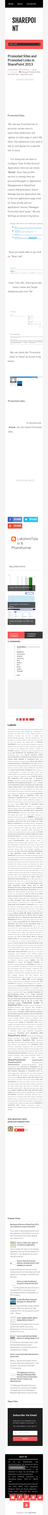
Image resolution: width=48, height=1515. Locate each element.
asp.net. (10, 757)
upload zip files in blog (18, 1092)
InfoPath (34, 953)
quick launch (16, 1009)
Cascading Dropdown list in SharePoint (27, 765)
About (20, 4)
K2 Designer (19, 962)
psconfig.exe (39, 1007)
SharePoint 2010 (36, 1033)
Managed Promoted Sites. (31, 72)
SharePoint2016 (14, 1062)
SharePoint (32, 1513)
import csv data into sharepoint (34, 949)
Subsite (33, 1079)
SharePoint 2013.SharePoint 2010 (21, 1044)
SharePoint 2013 (26, 74)
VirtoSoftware (12, 1094)
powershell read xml (28, 998)
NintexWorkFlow (16, 979)
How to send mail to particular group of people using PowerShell (25, 945)
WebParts (35, 1094)
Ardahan (19, 656)
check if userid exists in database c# (22, 770)
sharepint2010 (39, 1031)
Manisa (19, 663)
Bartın (19, 667)
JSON (37, 960)
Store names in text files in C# (16, 1079)
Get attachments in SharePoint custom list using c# (29, 855)
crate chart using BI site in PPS (24, 774)
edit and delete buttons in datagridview (32, 823)
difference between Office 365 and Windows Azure (22, 808)
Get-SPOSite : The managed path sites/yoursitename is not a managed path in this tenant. (25, 868)
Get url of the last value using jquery (24, 866)
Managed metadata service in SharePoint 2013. (22, 970)
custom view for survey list (21, 802)
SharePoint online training (21, 1055)
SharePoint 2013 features (22, 1038)
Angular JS (39, 748)
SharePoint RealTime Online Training (28, 1057)
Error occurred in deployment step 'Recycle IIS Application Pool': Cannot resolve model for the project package (25, 838)
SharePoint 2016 (37, 1044)
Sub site (28, 1079)
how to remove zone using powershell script (28, 943)
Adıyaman (20, 658)
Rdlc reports (25, 1009)
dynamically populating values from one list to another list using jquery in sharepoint (25, 821)
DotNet (30, 817)
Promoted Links (19, 1007)
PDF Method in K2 (20, 983)
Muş (18, 660)
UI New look (23, 1084)
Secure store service (29, 1024)
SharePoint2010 (17, 1059)
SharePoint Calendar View (35, 1051)
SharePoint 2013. (28, 1040)
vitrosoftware (28, 1094)
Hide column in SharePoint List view (24, 874)
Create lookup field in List (15, 789)
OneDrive (33, 979)
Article (11, 172)
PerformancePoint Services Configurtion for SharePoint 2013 (25, 988)
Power (27, 994)
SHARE (17, 519)
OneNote (40, 979)
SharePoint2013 (37, 1060)
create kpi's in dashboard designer (23, 780)
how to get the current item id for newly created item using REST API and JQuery (25, 928)
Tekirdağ (19, 671)
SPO (13, 1075)
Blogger (32, 763)
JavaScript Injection (23, 960)
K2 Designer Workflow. (32, 962)
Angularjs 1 (17, 750)
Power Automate (37, 994)
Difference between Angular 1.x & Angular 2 (29, 806)
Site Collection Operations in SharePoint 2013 (24, 1071)
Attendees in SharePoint (21, 757)
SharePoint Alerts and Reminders (33, 1046)
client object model (33, 772)
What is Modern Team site (22, 1101)
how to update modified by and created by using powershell (24, 947)
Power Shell (13, 996)
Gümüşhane (21, 654)
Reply (18, 675)
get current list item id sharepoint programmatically (21, 857)
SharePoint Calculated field (19, 1051)
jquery (33, 960)
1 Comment (13, 72)
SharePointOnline (13, 1064)
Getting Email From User (22, 870)
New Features (33, 975)
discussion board (25, 812)
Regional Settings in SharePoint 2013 (31, 1018)
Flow (13, 847)
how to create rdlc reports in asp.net (26, 913)
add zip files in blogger (30, 735)
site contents (33, 1073)
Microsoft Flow (23, 975)
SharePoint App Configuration (16, 1048)
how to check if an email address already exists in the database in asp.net (28, 1263)
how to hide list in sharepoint (20, 930)
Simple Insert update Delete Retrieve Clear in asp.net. (25, 1069)
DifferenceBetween (14, 812)
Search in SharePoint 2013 (28, 1022)
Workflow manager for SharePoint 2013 (28, 1107)
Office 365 (26, 979)
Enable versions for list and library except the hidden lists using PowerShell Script (25, 834)
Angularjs (11, 750)
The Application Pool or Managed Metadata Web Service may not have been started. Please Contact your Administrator (23, 1377)
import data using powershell (17, 951)
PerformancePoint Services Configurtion (30, 985)
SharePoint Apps (28, 1048)
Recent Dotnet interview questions (19, 1014)
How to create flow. (31, 902)
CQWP (14, 774)
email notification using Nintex (22, 825)
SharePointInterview (37, 1062)
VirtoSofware (20, 1094)
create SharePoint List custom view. (33, 789)
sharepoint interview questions (17, 1053)
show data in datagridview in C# (31, 1066)
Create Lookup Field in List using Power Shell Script (25, 787)
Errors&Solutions (19, 840)
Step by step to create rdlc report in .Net (30, 1077)
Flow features (19, 847)
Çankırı (19, 669)
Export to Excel (35, 844)
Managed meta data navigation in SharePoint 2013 (28, 968)
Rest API (34, 1020)
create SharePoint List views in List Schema (19, 791)
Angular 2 (32, 748)
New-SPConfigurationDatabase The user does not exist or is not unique (25, 977)
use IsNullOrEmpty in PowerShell (34, 1092)
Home (10, 4)
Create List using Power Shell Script (31, 785)
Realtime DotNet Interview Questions (31, 1011)
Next (31, 719)
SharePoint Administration (15, 1046)
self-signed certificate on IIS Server (20, 1028)
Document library (22, 817)
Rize (18, 665)
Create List (35, 782)
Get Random (17, 862)
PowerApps (17, 998)
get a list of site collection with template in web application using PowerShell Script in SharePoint (25, 853)
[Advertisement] (25, 97)
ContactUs (31, 4)
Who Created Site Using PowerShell (25, 1103)
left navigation (23, 966)
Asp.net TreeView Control (34, 755)
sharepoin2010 (12, 1033)
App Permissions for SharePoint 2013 (25, 753)
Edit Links (10, 825)
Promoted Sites (13, 74)
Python (10, 1009)
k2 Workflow (30, 964)
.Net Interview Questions (14, 729)
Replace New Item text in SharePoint (19, 1020)
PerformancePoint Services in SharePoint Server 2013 (22, 990)
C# (35, 763)
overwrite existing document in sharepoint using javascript (23, 981)
